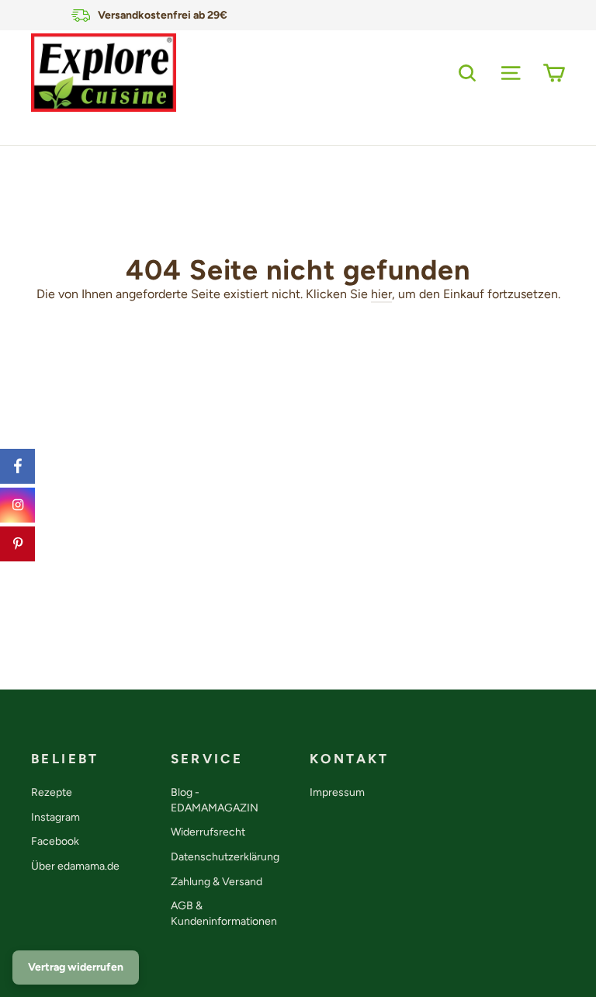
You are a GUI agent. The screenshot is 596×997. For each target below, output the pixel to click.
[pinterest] (17, 543)
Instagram (55, 817)
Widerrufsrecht (208, 832)
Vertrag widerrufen (75, 967)
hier (381, 294)
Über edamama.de (75, 866)
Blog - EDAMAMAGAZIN (214, 800)
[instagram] (17, 505)
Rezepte (51, 792)
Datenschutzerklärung (225, 856)
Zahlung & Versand (216, 881)
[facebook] (17, 466)
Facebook (55, 841)
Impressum (337, 792)
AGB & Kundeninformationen (224, 913)
